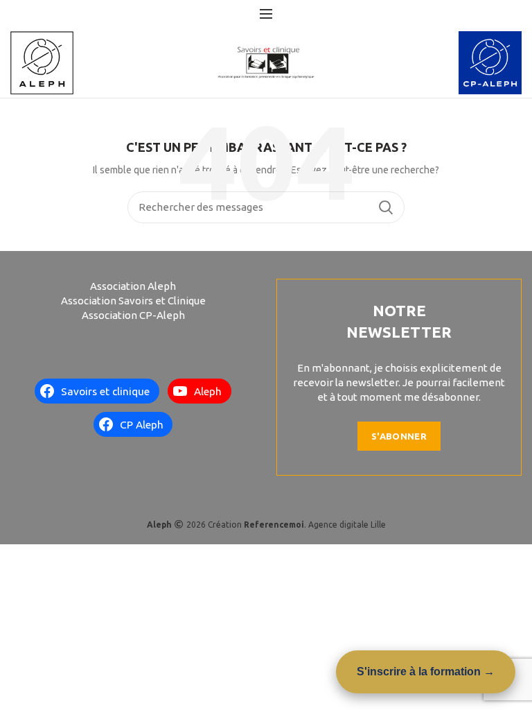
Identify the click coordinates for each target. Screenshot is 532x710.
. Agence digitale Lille (315, 524)
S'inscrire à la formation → (426, 671)
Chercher (386, 207)
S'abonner (399, 436)
